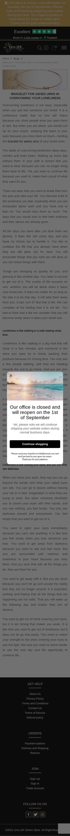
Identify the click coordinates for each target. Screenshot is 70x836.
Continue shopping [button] (35, 444)
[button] (11, 375)
